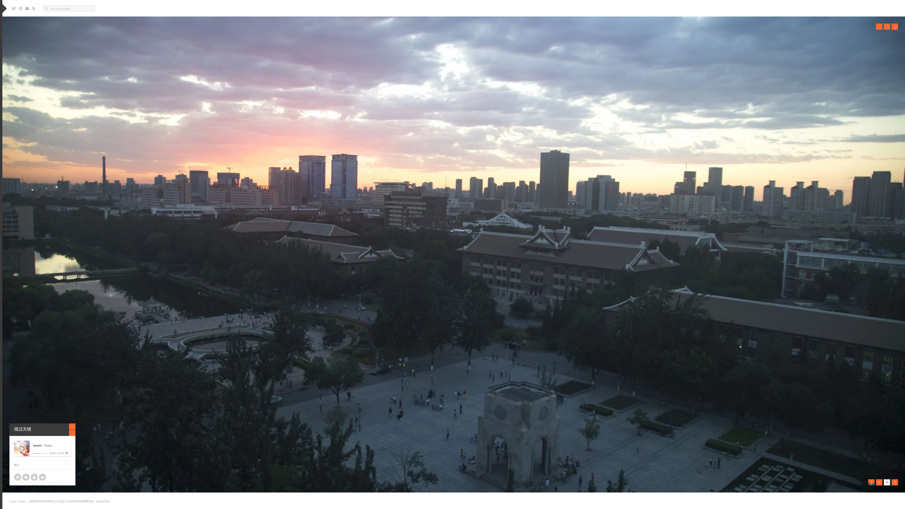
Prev (879, 27)
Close (72, 426)
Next (895, 27)
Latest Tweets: (17, 501)
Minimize (72, 433)
